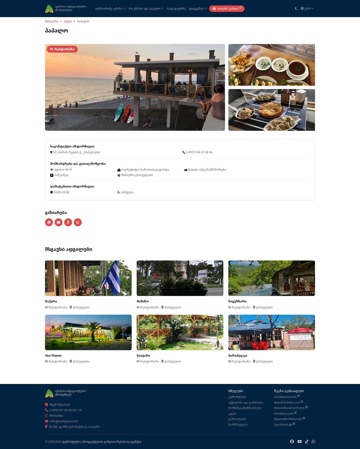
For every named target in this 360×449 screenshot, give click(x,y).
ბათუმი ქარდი (227, 8)
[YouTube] (299, 441)
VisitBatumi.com (286, 397)
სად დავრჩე (176, 8)
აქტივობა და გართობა (245, 402)
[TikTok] (306, 441)
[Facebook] (292, 441)
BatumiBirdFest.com (288, 419)
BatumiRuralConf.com (289, 408)
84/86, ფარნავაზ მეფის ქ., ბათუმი (74, 427)
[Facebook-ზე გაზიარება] (68, 222)
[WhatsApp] (313, 441)
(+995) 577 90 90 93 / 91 (65, 410)
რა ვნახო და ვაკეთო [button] (145, 8)
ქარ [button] (307, 8)
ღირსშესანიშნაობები (244, 408)
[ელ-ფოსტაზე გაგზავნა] (58, 222)
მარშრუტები (238, 424)
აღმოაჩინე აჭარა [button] (109, 8)
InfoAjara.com (284, 413)
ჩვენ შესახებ (59, 404)
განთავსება (237, 419)
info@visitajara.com (63, 421)
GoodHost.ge (283, 424)
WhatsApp (56, 416)
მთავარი (52, 21)
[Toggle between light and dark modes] (296, 9)
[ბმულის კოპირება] (49, 222)
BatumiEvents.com (287, 402)
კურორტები (237, 397)
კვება (68, 21)
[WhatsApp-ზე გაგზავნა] (78, 222)
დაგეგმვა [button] (197, 8)
